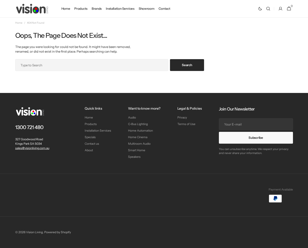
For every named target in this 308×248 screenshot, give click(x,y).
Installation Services (98, 130)
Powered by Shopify (57, 232)
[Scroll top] (303, 243)
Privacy (182, 117)
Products (91, 124)
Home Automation (140, 130)
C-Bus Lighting (138, 124)
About (89, 150)
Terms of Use (186, 124)
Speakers (134, 157)
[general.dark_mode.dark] (260, 8)
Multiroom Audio (139, 144)
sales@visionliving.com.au (32, 148)
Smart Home (136, 150)
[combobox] (92, 65)
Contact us (92, 144)
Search (187, 65)
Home (18, 22)
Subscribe (256, 138)
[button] (268, 9)
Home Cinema (137, 137)
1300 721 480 (29, 127)
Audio (132, 117)
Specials (90, 137)
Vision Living (34, 232)
